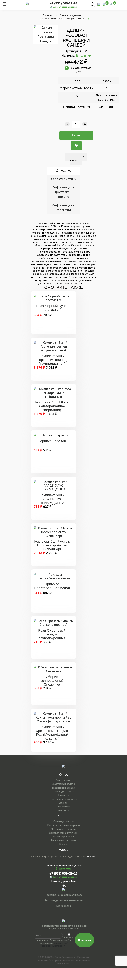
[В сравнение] (76, 145)
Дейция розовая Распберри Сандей (62, 18)
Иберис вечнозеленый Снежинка (52, 680)
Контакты (63, 810)
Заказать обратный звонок (65, 877)
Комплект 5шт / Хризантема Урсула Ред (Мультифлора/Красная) (52, 732)
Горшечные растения (63, 840)
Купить (76, 135)
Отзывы (63, 802)
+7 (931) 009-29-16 (63, 3)
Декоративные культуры (63, 832)
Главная (47, 15)
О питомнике (63, 780)
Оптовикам (63, 806)
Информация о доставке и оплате (63, 192)
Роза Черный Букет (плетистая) (52, 307)
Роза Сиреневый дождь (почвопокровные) (52, 634)
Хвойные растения (63, 836)
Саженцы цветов (70, 15)
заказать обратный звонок (65, 7)
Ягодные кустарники (63, 829)
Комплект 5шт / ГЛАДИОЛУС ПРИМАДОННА (52, 499)
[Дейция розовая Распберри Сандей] (45, 34)
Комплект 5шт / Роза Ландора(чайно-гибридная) (52, 406)
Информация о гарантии (63, 207)
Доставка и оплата (63, 783)
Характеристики (63, 179)
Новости (63, 795)
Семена (63, 844)
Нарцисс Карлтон (52, 441)
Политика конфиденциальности (63, 894)
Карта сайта (63, 905)
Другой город (65, 869)
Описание (63, 170)
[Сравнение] (104, 4)
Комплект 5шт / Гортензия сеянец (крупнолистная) (52, 359)
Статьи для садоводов (63, 799)
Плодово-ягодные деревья (63, 825)
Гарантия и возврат (63, 787)
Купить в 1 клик (78, 158)
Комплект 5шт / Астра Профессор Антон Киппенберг (52, 545)
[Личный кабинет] (98, 4)
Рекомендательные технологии (63, 900)
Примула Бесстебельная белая (52, 586)
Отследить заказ (64, 791)
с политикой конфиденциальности (55, 944)
